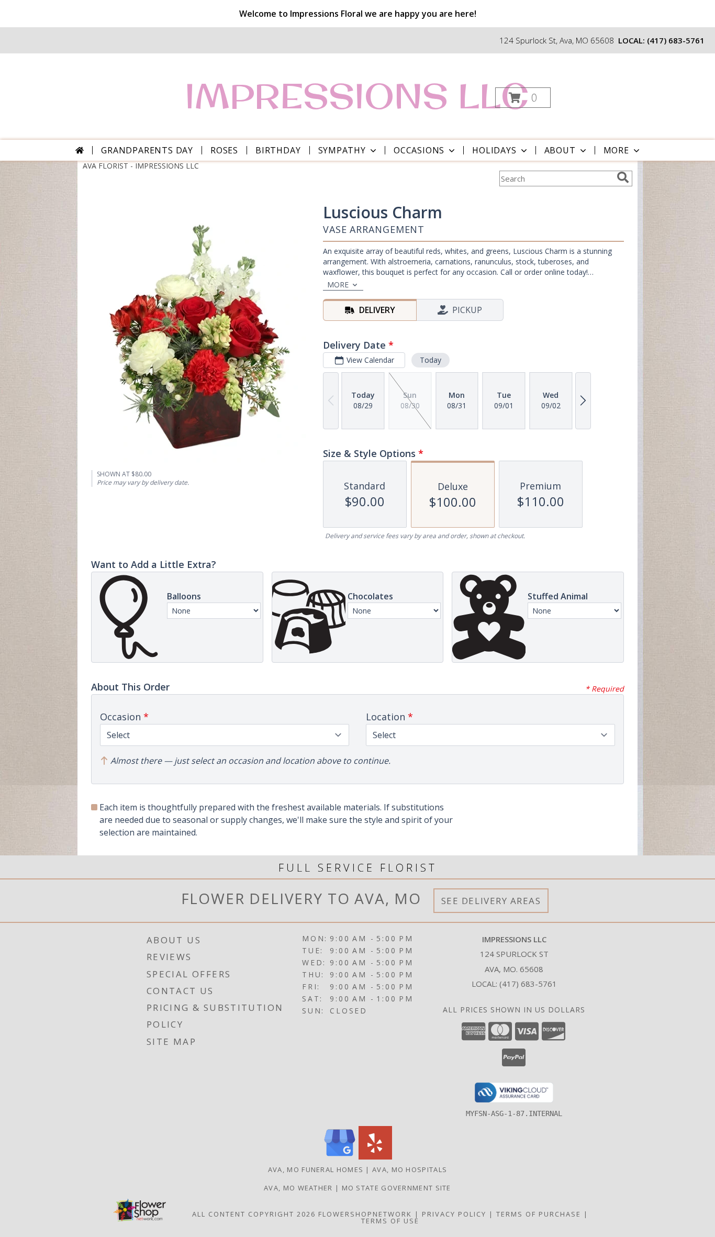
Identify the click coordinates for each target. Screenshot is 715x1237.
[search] (623, 177)
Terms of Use (390, 1220)
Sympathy (342, 150)
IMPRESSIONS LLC (357, 95)
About (560, 150)
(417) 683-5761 (676, 40)
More (616, 150)
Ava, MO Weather (298, 1188)
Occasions (419, 150)
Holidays (494, 150)
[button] (523, 97)
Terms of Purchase (538, 1214)
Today (430, 360)
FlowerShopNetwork (365, 1214)
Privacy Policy (454, 1214)
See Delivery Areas (491, 901)
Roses (224, 150)
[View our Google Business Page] (339, 1157)
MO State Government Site (396, 1188)
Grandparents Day (147, 150)
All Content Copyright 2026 (254, 1214)
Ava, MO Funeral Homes (315, 1169)
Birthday (277, 150)
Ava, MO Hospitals (409, 1169)
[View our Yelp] (375, 1157)
